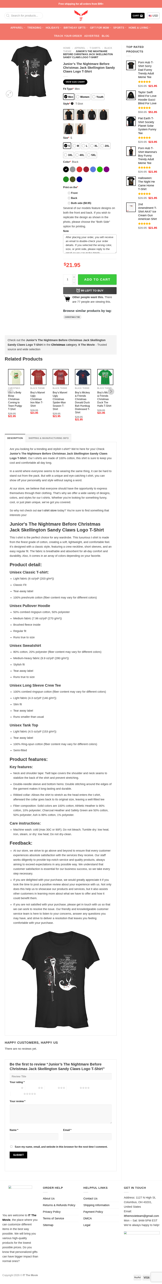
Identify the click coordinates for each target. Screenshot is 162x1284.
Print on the (70, 187)
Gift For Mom (99, 27)
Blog (105, 35)
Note (66, 231)
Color (67, 161)
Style (68, 103)
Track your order (68, 35)
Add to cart (97, 279)
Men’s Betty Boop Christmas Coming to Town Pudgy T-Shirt (15, 400)
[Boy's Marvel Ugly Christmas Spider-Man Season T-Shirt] (60, 377)
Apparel (16, 27)
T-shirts (95, 48)
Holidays (52, 27)
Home (66, 48)
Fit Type (68, 88)
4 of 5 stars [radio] (73, 1088)
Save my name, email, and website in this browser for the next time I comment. (61, 1146)
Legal (86, 1225)
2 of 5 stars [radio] (31, 1088)
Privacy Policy (52, 1211)
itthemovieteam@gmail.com (141, 1215)
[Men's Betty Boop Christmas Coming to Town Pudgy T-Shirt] (16, 377)
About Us (49, 1198)
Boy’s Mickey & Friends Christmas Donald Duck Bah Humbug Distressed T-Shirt (82, 402)
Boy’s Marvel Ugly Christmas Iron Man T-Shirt (37, 399)
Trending (34, 27)
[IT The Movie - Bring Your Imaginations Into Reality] (81, 16)
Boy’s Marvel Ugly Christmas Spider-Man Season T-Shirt (60, 400)
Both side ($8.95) (81, 203)
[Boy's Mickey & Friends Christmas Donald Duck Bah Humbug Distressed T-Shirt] (83, 377)
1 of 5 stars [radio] (14, 1088)
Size (66, 137)
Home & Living (138, 27)
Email (67, 1130)
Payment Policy (93, 1211)
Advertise (92, 35)
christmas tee (72, 317)
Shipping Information (96, 1205)
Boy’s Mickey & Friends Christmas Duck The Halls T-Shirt (104, 399)
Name (14, 1130)
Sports (118, 27)
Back (74, 198)
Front (74, 192)
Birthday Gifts (75, 27)
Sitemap (48, 1225)
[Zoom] (9, 94)
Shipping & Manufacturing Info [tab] (48, 438)
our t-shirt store (47, 510)
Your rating (17, 1082)
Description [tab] (15, 438)
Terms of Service (53, 1218)
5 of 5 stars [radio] (17, 1094)
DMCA (87, 1218)
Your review (17, 1101)
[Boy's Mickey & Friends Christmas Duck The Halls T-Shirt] (105, 377)
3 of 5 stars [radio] (51, 1088)
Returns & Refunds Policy (59, 1205)
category (64, 344)
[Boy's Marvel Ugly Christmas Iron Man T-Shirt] (38, 377)
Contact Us (90, 1198)
